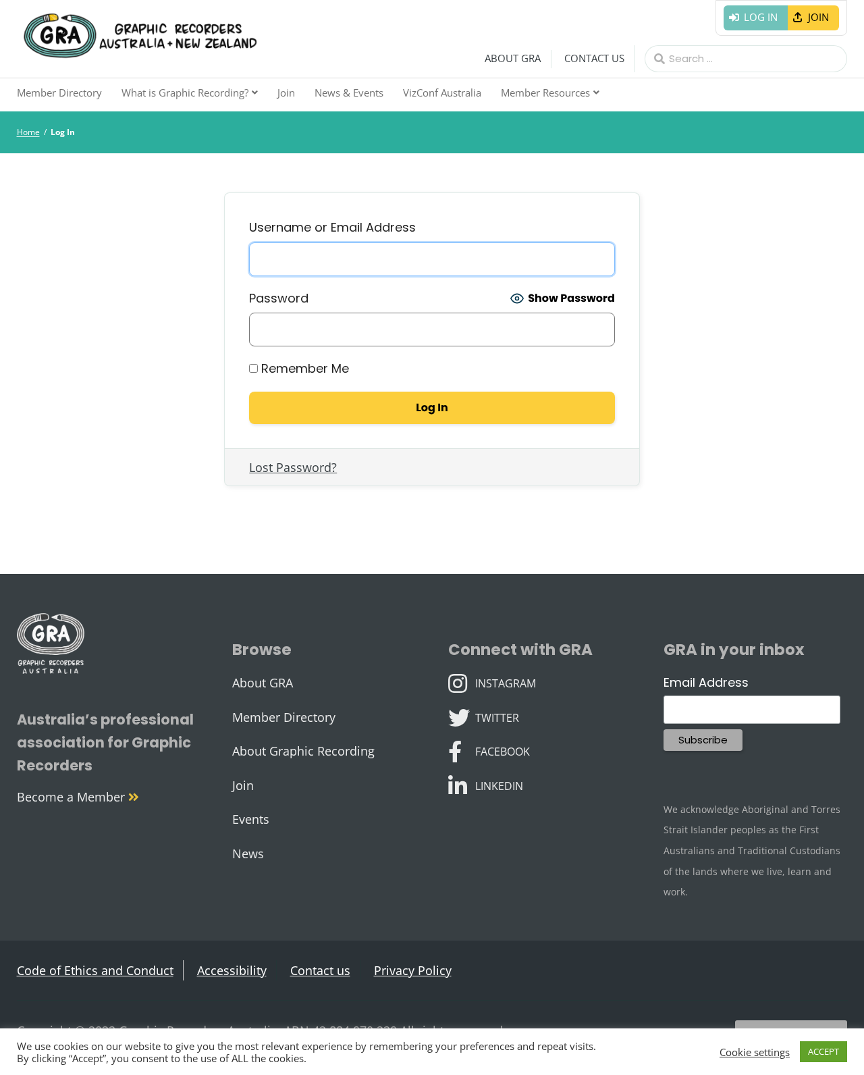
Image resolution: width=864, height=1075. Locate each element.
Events (250, 819)
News (248, 853)
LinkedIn (499, 784)
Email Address (706, 682)
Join (818, 17)
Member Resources (545, 92)
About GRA (513, 58)
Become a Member (72, 797)
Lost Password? (293, 467)
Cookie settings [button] (755, 1052)
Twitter (497, 716)
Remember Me (303, 368)
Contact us (594, 58)
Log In (761, 17)
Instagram (505, 682)
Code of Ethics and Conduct (95, 970)
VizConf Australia (442, 92)
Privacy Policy (413, 970)
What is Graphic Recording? (185, 92)
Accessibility (232, 970)
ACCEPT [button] (823, 1051)
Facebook (502, 750)
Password (278, 298)
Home (28, 132)
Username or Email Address (332, 227)
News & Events (349, 92)
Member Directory (59, 92)
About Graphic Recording (303, 751)
